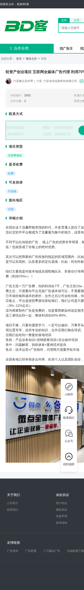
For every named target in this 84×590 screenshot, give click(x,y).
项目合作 (31, 58)
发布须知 (61, 522)
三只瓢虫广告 (51, 551)
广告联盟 (30, 551)
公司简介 (12, 503)
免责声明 (61, 516)
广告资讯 (12, 551)
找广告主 (66, 48)
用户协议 (61, 503)
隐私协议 (61, 509)
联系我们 (12, 509)
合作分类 (19, 48)
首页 (19, 58)
